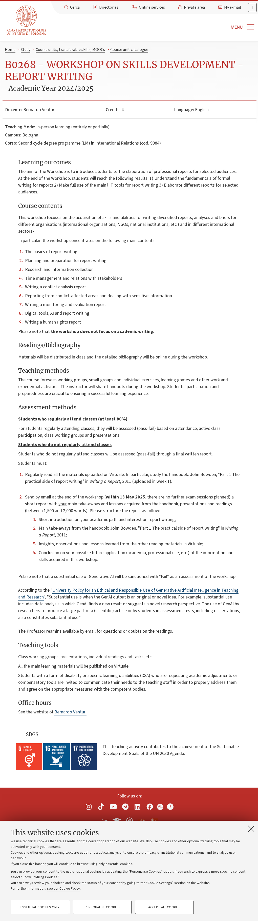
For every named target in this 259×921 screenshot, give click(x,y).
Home (10, 49)
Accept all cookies (164, 907)
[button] (153, 27)
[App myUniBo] (117, 819)
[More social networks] (170, 806)
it (252, 7)
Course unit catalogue (129, 49)
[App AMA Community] (154, 820)
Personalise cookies (102, 907)
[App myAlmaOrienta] (129, 819)
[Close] (251, 829)
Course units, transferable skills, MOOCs (70, 49)
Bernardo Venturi (39, 110)
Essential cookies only (39, 907)
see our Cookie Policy (63, 888)
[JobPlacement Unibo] (141, 819)
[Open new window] (88, 806)
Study (25, 49)
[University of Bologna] (27, 20)
